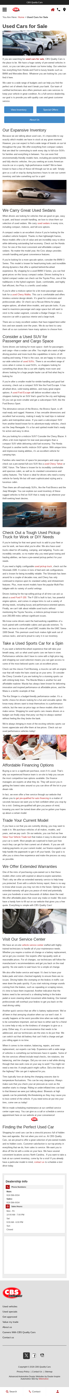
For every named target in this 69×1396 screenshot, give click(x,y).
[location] (64, 9)
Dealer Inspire (53, 1376)
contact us (39, 1162)
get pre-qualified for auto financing (32, 798)
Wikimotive (44, 1379)
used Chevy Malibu (21, 294)
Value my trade (10, 1322)
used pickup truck (43, 566)
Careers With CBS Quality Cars (19, 1332)
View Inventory (18, 109)
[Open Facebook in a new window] (34, 1355)
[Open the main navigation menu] (4, 9)
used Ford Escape (21, 392)
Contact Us (37, 1372)
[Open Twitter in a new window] (26, 1355)
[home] (16, 9)
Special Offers (50, 109)
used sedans (44, 223)
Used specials (10, 1311)
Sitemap (48, 1372)
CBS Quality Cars (35, 2)
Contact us (8, 1337)
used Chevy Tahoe (53, 464)
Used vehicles (10, 1306)
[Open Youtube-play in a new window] (42, 1355)
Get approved (10, 1316)
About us (7, 1327)
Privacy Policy (23, 1372)
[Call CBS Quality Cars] (58, 9)
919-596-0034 (13, 1195)
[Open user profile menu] (57, 1391)
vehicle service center (32, 945)
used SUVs (28, 361)
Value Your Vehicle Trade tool (17, 837)
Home (21, 17)
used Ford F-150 (18, 597)
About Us (34, 119)
